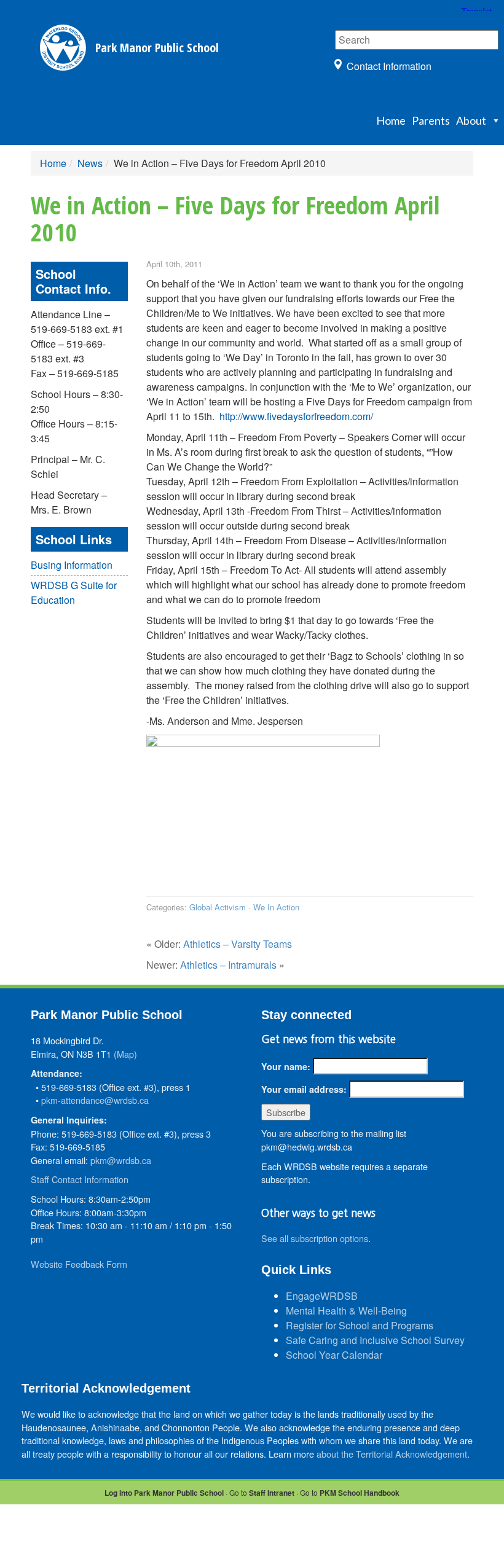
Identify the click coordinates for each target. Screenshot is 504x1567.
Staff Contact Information (79, 1179)
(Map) (125, 1053)
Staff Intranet (271, 1492)
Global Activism (217, 907)
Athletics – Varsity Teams (237, 944)
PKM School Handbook (360, 1492)
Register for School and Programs (359, 1325)
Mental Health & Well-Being (346, 1310)
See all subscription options (314, 1238)
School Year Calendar (334, 1355)
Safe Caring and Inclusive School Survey (375, 1340)
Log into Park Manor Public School (164, 1492)
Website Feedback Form (79, 1263)
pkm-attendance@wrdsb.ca (95, 1099)
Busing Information (71, 565)
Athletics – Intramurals (228, 965)
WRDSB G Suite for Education (74, 592)
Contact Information (389, 66)
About (471, 120)
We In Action (276, 907)
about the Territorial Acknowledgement (392, 1453)
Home (391, 120)
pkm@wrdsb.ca (120, 1160)
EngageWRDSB (322, 1296)
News (90, 163)
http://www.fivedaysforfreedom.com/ (296, 416)
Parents (431, 120)
